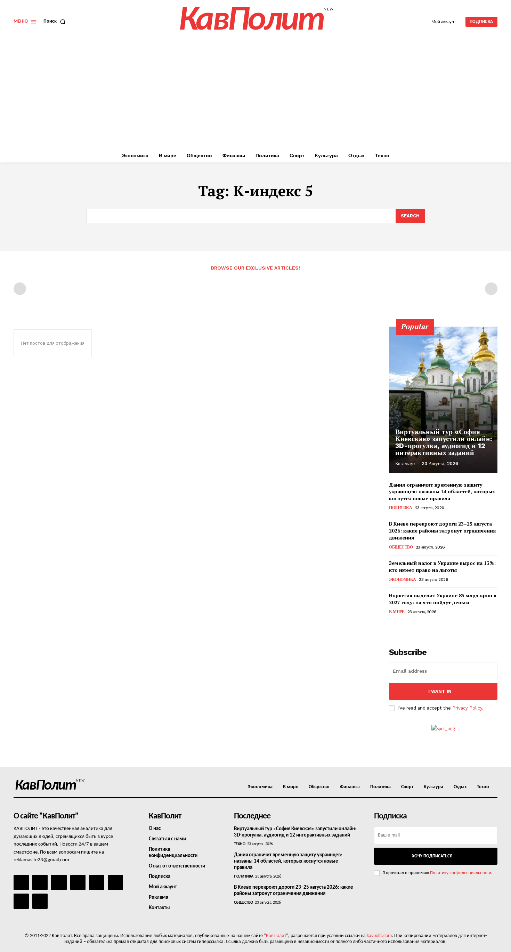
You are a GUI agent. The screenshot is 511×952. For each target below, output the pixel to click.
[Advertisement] (255, 95)
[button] (55, 21)
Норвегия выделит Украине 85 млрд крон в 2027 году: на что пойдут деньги (442, 599)
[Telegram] (96, 882)
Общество (401, 547)
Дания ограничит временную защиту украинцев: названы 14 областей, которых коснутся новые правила (442, 491)
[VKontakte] (21, 901)
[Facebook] (21, 882)
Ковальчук (405, 463)
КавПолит (276, 935)
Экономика (402, 579)
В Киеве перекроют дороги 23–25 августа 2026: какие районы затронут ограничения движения (442, 530)
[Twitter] (115, 882)
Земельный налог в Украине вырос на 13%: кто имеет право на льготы (442, 566)
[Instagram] (40, 882)
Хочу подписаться (432, 856)
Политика (400, 507)
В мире (396, 611)
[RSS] (78, 882)
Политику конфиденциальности (460, 873)
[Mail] (58, 882)
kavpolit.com (379, 935)
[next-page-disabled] (491, 288)
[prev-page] (20, 288)
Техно (239, 844)
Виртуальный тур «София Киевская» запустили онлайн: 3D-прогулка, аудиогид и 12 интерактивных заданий (443, 442)
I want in (440, 691)
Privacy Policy (467, 708)
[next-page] (404, 629)
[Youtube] (40, 901)
